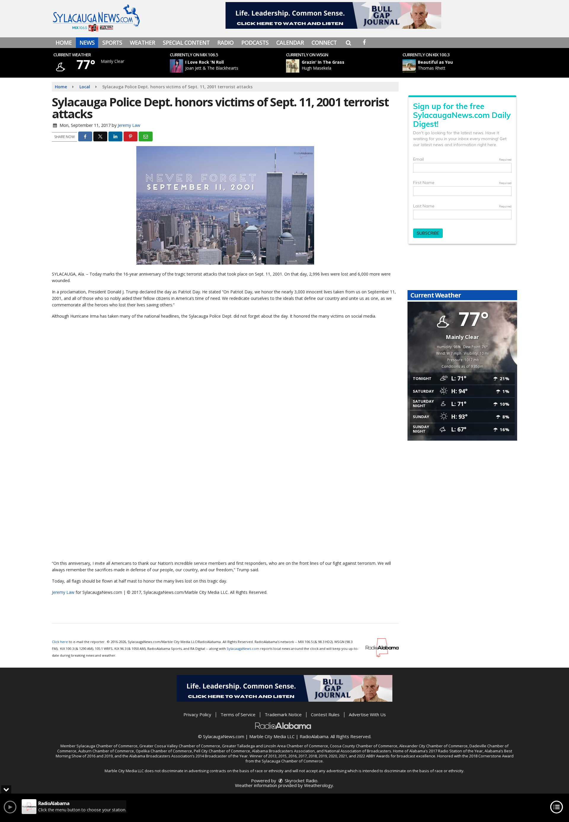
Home (63, 43)
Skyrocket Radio (300, 780)
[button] (348, 43)
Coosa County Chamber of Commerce (363, 746)
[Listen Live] (229, 66)
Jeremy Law (129, 125)
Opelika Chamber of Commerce (164, 751)
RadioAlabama (314, 736)
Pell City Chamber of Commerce (222, 751)
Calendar (290, 43)
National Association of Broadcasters (358, 751)
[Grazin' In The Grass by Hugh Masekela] (292, 66)
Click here (60, 641)
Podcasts (254, 43)
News (87, 43)
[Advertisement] (333, 15)
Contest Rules (325, 714)
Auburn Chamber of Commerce (106, 751)
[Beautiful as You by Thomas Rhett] (409, 66)
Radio (225, 43)
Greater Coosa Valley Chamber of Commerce (179, 746)
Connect (324, 43)
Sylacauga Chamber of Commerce (107, 746)
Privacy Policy (197, 714)
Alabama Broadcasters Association (283, 751)
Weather (142, 43)
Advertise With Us (367, 714)
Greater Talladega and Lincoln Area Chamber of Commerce (275, 746)
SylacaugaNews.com (243, 648)
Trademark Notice (283, 714)
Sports (112, 43)
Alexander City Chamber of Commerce (433, 746)
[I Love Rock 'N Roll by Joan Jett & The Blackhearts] (176, 66)
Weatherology (318, 785)
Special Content (186, 43)
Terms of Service (237, 714)
